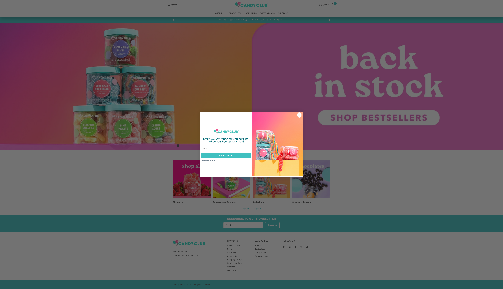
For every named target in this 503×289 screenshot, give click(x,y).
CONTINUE (226, 155)
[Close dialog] (299, 115)
